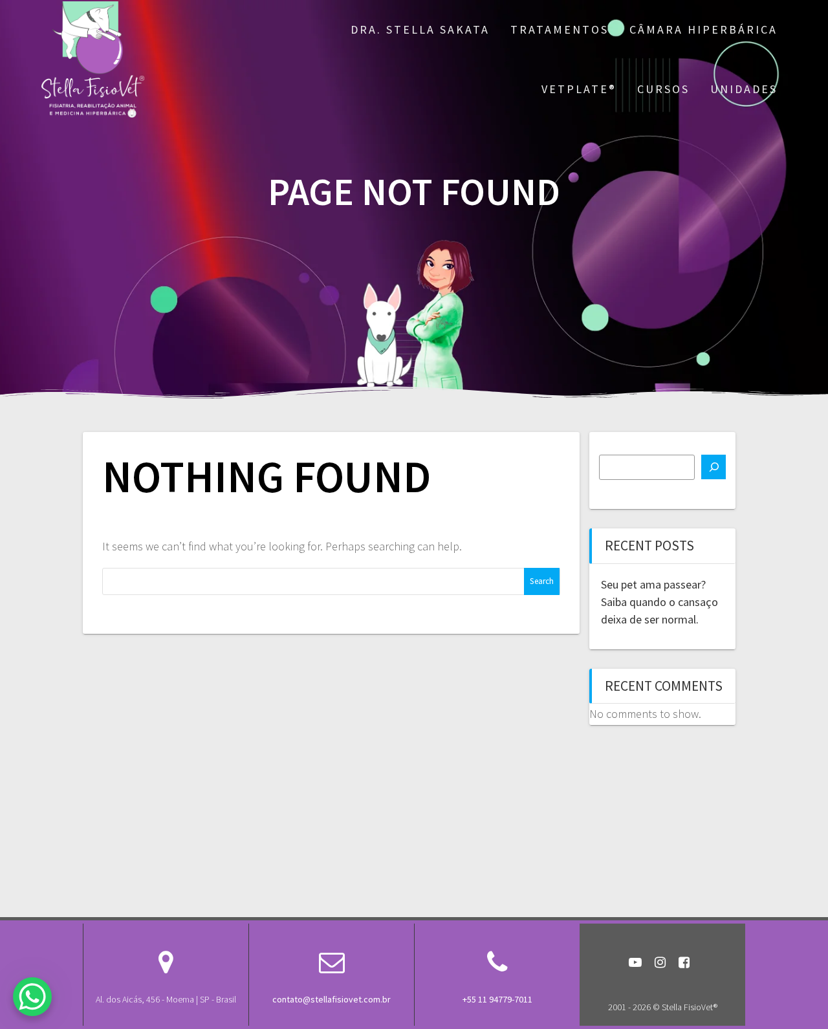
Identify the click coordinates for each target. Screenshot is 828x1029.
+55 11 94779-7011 (497, 999)
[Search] (713, 467)
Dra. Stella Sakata (420, 29)
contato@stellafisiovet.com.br (331, 999)
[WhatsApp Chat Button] (32, 996)
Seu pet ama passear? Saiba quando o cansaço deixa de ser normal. (659, 602)
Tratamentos (559, 29)
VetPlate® (578, 88)
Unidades (744, 88)
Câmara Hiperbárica (703, 29)
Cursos (663, 88)
